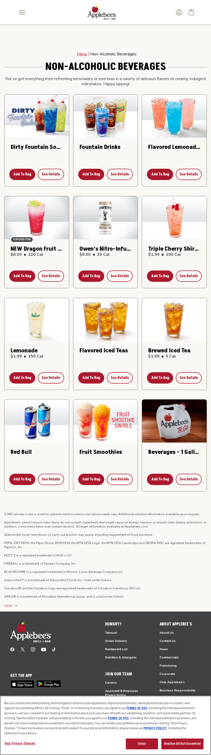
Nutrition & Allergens (121, 657)
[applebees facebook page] (12, 649)
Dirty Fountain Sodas (37, 147)
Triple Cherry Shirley (174, 249)
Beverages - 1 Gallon (174, 452)
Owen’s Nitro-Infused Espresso (106, 249)
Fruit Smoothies (101, 452)
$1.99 (164, 254)
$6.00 (27, 254)
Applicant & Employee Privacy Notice (121, 693)
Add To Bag (22, 174)
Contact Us (168, 641)
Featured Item (22, 239)
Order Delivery (116, 641)
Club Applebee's (172, 682)
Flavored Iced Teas (104, 350)
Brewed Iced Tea (169, 350)
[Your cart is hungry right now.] (191, 12)
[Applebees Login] (179, 12)
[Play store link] (49, 684)
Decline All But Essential (182, 743)
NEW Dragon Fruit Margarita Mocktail (37, 249)
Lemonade (24, 350)
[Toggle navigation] (22, 12)
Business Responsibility (177, 690)
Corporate (167, 674)
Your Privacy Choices (20, 743)
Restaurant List (116, 649)
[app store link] (22, 684)
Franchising (168, 666)
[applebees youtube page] (43, 649)
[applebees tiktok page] (54, 649)
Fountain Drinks (100, 147)
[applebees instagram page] (33, 649)
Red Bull (21, 452)
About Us (167, 633)
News (164, 649)
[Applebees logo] (101, 12)
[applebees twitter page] (23, 649)
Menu (82, 54)
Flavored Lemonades (174, 147)
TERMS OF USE (136, 708)
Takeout (111, 633)
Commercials (169, 657)
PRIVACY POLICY (155, 728)
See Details (51, 174)
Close (142, 743)
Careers (111, 683)
